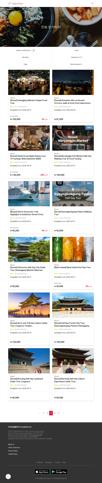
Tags (25, 64)
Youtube (57, 462)
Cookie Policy (12, 454)
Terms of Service (14, 447)
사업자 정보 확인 (37, 435)
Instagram (48, 462)
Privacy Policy (13, 451)
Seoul (77, 50)
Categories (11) (76, 57)
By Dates (25, 57)
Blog (64, 462)
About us (11, 444)
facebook (39, 462)
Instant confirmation (23, 50)
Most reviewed (75, 64)
